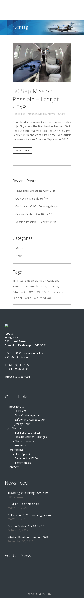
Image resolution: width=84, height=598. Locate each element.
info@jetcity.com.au (17, 376)
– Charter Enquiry (23, 441)
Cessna (53, 286)
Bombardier (38, 286)
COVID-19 (33, 292)
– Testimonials (21, 463)
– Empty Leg (20, 445)
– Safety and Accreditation (29, 419)
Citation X (19, 292)
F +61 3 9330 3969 (17, 369)
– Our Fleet (19, 411)
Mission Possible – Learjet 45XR (36, 99)
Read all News (18, 555)
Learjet (17, 297)
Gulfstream (55, 292)
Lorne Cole (31, 297)
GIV (43, 292)
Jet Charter (14, 428)
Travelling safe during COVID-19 (35, 190)
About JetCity (16, 406)
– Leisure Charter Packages (29, 437)
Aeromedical (28, 280)
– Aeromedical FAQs (25, 458)
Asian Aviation (48, 280)
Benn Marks (21, 286)
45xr (16, 280)
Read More (22, 150)
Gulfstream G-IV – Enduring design (37, 206)
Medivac (45, 297)
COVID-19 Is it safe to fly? (31, 198)
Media (42, 114)
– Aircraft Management (27, 415)
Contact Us (15, 467)
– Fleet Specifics (22, 454)
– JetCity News (21, 424)
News (51, 114)
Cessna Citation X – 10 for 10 (33, 214)
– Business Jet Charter (26, 432)
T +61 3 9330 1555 (17, 365)
